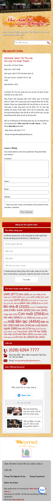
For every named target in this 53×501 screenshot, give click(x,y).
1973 (44, 297)
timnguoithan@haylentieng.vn (27, 360)
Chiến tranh (19, 310)
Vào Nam (25, 334)
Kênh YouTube (11, 483)
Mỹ (36, 325)
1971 (26, 297)
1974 (8, 300)
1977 (40, 300)
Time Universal (18, 500)
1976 (32, 300)
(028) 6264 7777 (24, 350)
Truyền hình (19, 4)
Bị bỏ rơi (42, 303)
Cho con (39, 310)
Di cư (26, 317)
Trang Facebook (37, 476)
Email (7, 189)
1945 (11, 294)
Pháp (35, 329)
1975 (20, 300)
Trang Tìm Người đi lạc (14, 476)
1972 (35, 297)
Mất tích (23, 325)
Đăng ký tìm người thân (26, 225)
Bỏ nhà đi (16, 306)
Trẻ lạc (40, 331)
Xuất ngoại (10, 337)
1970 (17, 297)
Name (7, 181)
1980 (16, 303)
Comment (7, 159)
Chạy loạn (11, 314)
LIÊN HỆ (8, 470)
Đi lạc (38, 337)
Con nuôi (31, 314)
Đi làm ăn (24, 337)
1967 (32, 294)
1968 (41, 294)
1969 (8, 297)
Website (7, 197)
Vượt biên (40, 334)
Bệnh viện (28, 303)
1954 (23, 294)
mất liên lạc (24, 321)
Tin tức (37, 3)
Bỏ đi (32, 307)
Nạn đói (24, 328)
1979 (10, 303)
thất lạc (12, 331)
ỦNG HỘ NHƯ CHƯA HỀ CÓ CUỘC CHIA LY (23, 464)
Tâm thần (10, 334)
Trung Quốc (25, 331)
